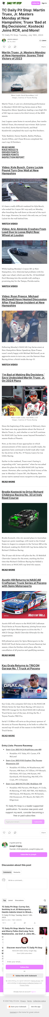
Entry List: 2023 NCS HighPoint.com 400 (23, 749)
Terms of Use (35, 981)
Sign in (44, 3)
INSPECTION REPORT (13, 157)
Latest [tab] (10, 900)
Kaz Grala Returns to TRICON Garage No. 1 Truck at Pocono (21, 667)
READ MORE (8, 147)
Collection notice (39, 1001)
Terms (29, 1001)
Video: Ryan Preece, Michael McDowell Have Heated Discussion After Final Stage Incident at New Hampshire (24, 301)
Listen (44, 41)
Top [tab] (4, 900)
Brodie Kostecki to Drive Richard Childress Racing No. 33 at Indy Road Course (22, 494)
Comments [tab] (7, 872)
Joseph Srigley (12, 39)
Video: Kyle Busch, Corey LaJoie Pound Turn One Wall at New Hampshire (22, 170)
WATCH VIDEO (10, 223)
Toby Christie (17, 920)
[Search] (45, 900)
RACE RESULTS (10, 149)
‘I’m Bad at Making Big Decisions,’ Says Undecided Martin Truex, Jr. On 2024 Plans (23, 377)
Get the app (35, 1007)
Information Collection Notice (29, 983)
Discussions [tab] (19, 900)
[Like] (4, 47)
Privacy (23, 1001)
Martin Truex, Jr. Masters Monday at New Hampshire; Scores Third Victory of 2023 (24, 55)
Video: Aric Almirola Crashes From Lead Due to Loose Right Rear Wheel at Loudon (24, 232)
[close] (42, 938)
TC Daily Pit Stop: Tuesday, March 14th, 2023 (17, 916)
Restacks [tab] (17, 872)
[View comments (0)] (9, 47)
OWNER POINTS (10, 154)
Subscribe (35, 3)
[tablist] (12, 872)
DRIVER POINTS (10, 152)
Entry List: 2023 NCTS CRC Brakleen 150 (24, 783)
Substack (13, 1012)
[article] (24, 914)
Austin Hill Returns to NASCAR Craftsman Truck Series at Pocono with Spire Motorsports (24, 583)
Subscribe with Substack (26, 975)
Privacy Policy (24, 985)
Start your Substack (18, 1007)
